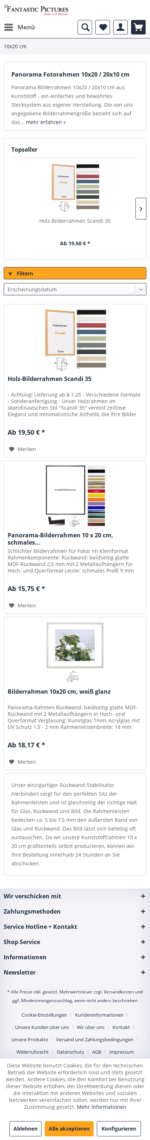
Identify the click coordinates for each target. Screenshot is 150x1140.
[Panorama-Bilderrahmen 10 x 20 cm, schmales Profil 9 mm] (75, 497)
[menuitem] (19, 27)
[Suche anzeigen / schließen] (85, 27)
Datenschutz (70, 1052)
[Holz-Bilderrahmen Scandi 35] (75, 188)
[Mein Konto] (120, 27)
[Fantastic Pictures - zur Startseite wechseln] (36, 10)
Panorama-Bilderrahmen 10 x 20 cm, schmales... (60, 539)
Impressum (121, 1052)
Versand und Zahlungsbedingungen (94, 1039)
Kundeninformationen (99, 1015)
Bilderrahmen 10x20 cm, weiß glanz (59, 692)
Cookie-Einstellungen (44, 1015)
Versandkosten (119, 992)
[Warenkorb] (138, 27)
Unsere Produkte (29, 1039)
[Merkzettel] (102, 27)
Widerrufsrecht (32, 1052)
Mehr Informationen (101, 1106)
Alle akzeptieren (69, 1128)
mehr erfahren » (46, 122)
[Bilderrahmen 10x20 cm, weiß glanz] (75, 653)
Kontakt (121, 1027)
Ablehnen (25, 1128)
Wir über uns (90, 1027)
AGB (96, 1052)
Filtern (24, 273)
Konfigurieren (119, 1128)
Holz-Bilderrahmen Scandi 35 (75, 220)
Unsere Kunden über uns (42, 1027)
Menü (26, 27)
